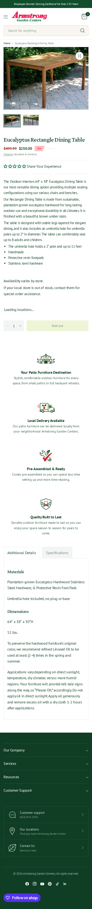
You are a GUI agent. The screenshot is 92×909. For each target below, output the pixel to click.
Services (10, 763)
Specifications (57, 552)
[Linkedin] (65, 884)
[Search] (82, 30)
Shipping (8, 154)
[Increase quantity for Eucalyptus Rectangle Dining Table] (20, 326)
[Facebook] (27, 884)
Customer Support (18, 790)
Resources (11, 776)
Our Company (14, 750)
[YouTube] (42, 884)
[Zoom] (79, 56)
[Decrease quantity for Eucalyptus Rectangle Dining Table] (7, 326)
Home (7, 43)
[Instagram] (34, 884)
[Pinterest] (50, 884)
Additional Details (21, 552)
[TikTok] (57, 884)
